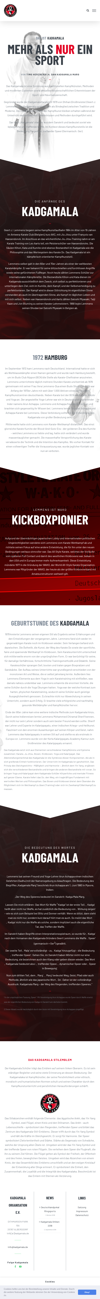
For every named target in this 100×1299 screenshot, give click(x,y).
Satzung (82, 1207)
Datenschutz (82, 1215)
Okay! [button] (87, 1292)
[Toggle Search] (88, 10)
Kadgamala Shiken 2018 (50, 1223)
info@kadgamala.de (18, 1247)
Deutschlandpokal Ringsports (50, 1209)
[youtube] (20, 1266)
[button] (7, 1295)
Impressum (82, 1211)
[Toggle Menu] (94, 10)
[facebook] (15, 1266)
